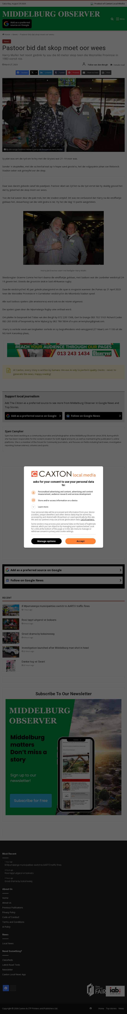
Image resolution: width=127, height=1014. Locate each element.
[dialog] (63, 507)
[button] (63, 507)
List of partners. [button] (87, 519)
